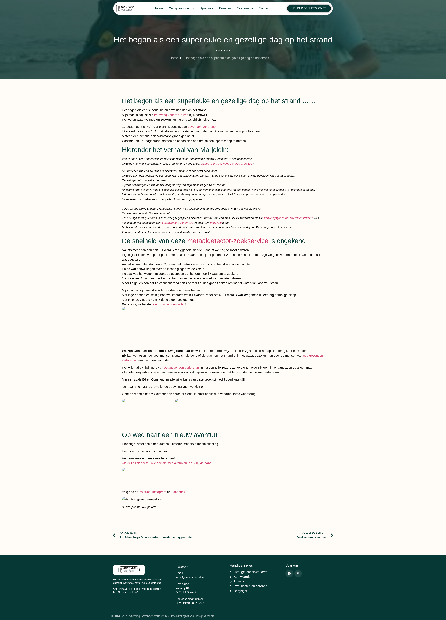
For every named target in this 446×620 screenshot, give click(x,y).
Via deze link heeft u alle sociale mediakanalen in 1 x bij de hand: (167, 463)
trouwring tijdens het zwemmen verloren (288, 218)
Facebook (178, 492)
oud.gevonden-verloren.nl (177, 222)
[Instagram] (298, 573)
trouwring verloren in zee (171, 115)
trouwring (216, 222)
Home (159, 8)
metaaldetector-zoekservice (227, 241)
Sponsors (206, 8)
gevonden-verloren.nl (202, 126)
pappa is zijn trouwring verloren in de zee (226, 163)
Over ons (243, 8)
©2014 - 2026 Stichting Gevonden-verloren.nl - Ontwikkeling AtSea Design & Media (163, 616)
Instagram (159, 492)
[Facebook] (289, 573)
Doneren (225, 8)
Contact (264, 8)
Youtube (145, 492)
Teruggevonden (180, 8)
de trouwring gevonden (168, 304)
